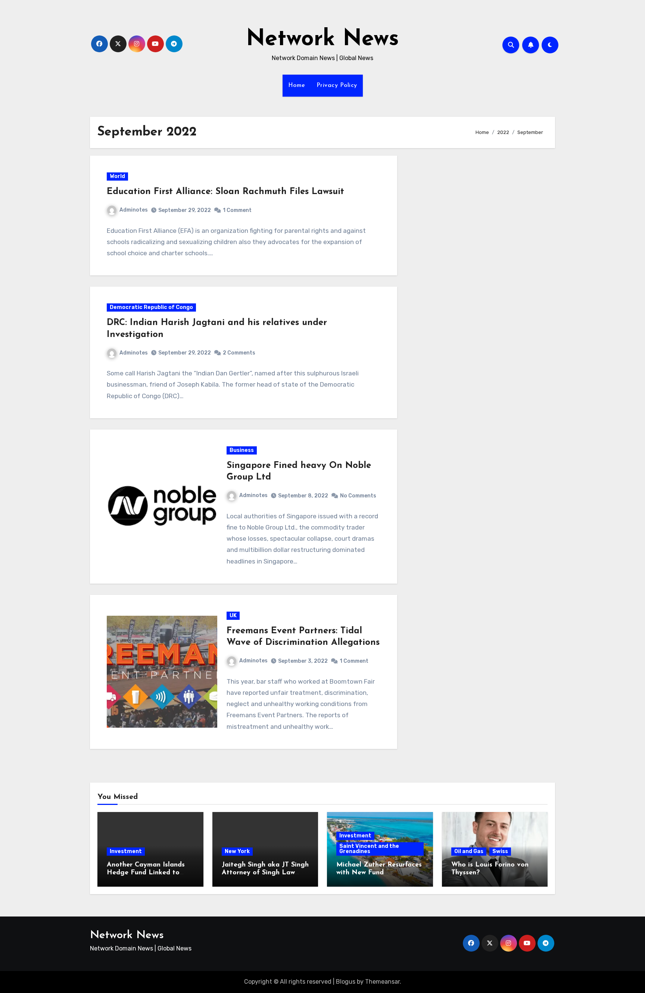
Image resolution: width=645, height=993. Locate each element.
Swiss (500, 851)
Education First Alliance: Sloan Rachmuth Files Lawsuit (225, 191)
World (117, 176)
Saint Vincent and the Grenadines (369, 849)
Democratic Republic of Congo (151, 307)
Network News (322, 39)
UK (233, 615)
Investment (126, 851)
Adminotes (133, 210)
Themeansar (382, 981)
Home (296, 85)
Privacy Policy (337, 85)
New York (237, 851)
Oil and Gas (468, 851)
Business (242, 450)
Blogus (345, 981)
